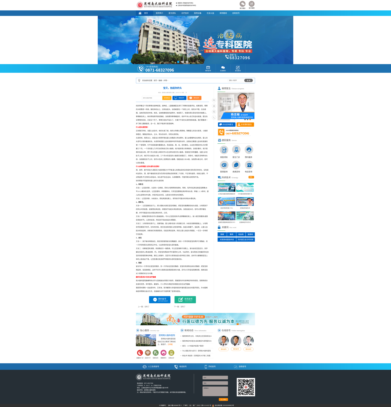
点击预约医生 (246, 125)
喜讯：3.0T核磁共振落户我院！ (193, 346)
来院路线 (223, 13)
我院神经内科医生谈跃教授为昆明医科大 (197, 341)
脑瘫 (160, 80)
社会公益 (210, 13)
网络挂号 (181, 98)
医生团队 (172, 13)
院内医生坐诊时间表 (245, 240)
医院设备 (197, 13)
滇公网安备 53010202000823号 (224, 405)
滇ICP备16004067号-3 (175, 405)
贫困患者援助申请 (227, 240)
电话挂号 (183, 367)
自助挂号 (236, 13)
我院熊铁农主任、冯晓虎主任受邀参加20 (197, 336)
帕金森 (241, 234)
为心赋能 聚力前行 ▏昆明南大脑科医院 (196, 351)
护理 (165, 80)
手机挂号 (212, 367)
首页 (146, 13)
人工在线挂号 (153, 367)
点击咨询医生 (227, 125)
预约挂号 (196, 98)
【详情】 (170, 344)
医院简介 (159, 13)
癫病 (231, 234)
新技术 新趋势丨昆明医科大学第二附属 (196, 356)
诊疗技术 (185, 13)
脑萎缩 (250, 234)
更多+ (251, 177)
